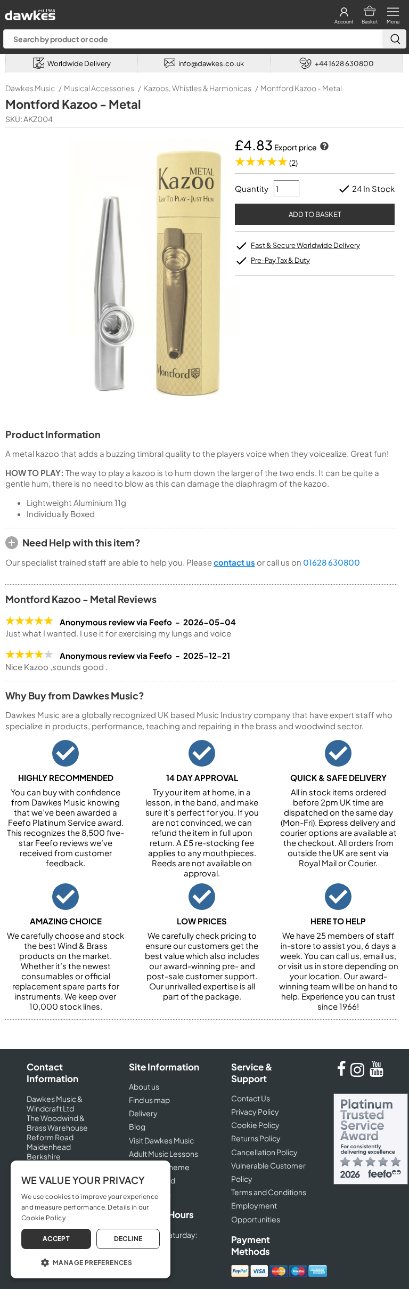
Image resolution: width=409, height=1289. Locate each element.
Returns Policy (256, 1138)
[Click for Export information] (323, 147)
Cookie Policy (255, 1125)
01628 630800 (331, 562)
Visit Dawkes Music (161, 1140)
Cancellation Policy (264, 1152)
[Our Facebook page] (341, 1073)
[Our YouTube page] (377, 1073)
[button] (90, 1262)
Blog (137, 1126)
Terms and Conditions (268, 1192)
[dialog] (90, 1219)
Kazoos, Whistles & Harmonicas (197, 88)
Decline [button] (128, 1239)
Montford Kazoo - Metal (301, 88)
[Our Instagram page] (358, 1073)
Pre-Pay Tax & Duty (280, 260)
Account (343, 22)
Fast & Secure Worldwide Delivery (305, 245)
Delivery (143, 1113)
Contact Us (250, 1098)
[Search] (394, 39)
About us (144, 1086)
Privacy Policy (255, 1111)
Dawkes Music (30, 88)
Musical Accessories (99, 88)
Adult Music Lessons (163, 1153)
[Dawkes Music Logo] (29, 12)
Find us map (149, 1100)
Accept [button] (56, 1239)
